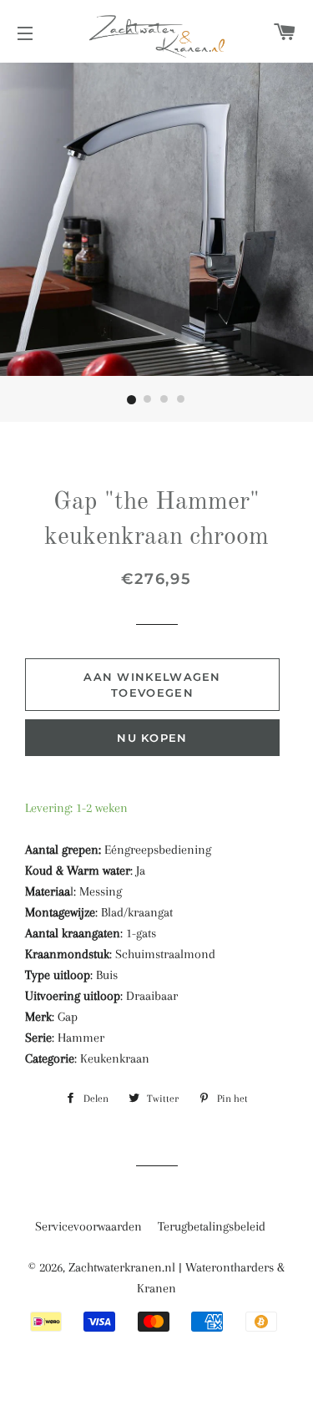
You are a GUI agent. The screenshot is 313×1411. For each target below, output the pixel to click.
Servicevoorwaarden (88, 1226)
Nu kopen (152, 737)
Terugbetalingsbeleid (211, 1226)
